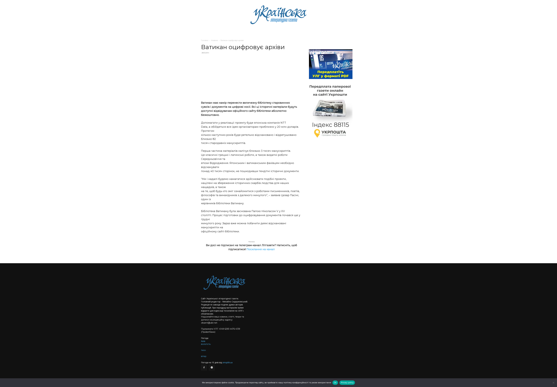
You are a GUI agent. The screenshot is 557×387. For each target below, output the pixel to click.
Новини (214, 40)
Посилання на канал (261, 249)
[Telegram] (212, 367)
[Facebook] (204, 367)
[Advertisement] (251, 77)
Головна (204, 40)
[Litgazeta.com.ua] (278, 14)
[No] (553, 382)
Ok (335, 382)
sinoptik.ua (228, 362)
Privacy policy (347, 382)
